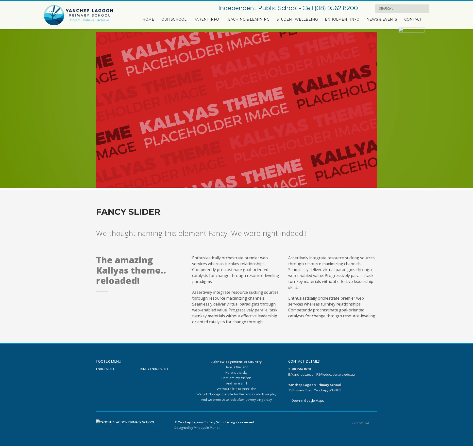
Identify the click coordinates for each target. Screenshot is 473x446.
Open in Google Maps (307, 400)
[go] (424, 8)
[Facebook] (366, 8)
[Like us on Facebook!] (373, 423)
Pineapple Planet (207, 427)
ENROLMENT (105, 369)
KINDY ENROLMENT (154, 369)
